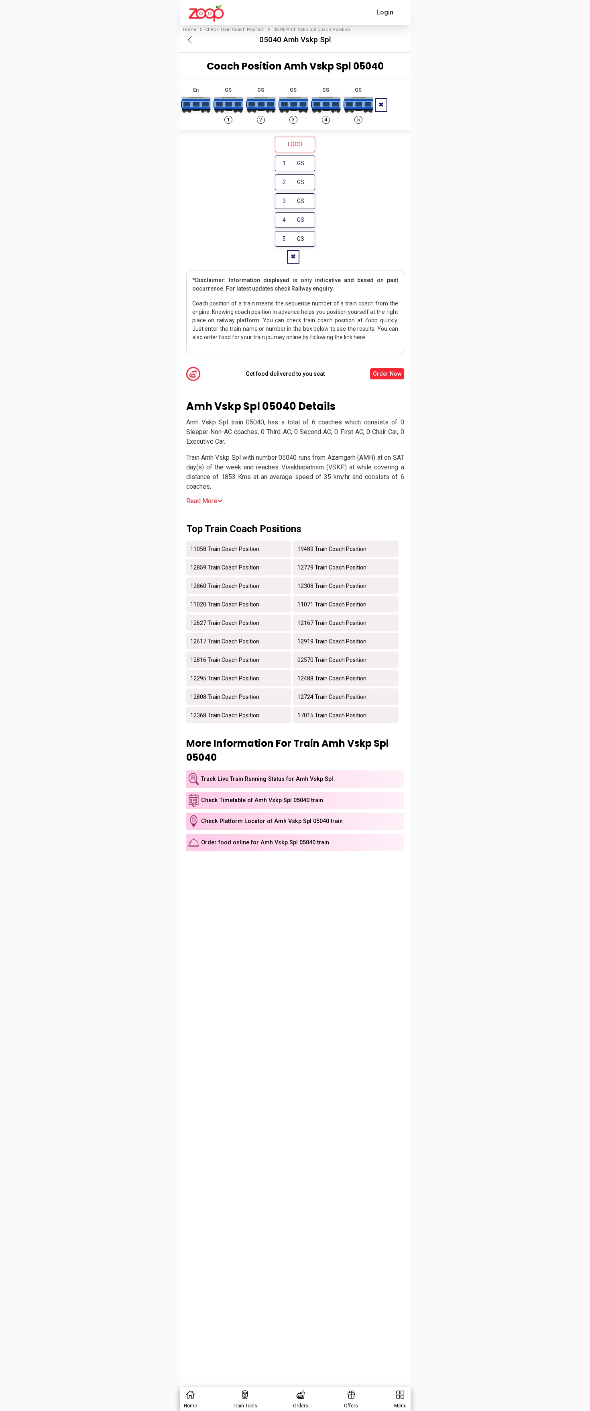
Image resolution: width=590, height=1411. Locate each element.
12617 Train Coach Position (224, 641)
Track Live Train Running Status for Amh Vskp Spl (267, 779)
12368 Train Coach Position (224, 715)
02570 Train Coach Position (331, 659)
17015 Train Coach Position (331, 715)
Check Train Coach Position (234, 29)
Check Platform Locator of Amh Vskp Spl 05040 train (272, 821)
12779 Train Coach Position (331, 567)
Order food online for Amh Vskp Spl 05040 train (265, 842)
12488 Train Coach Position (331, 678)
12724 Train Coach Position (331, 696)
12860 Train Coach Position (224, 585)
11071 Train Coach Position (331, 604)
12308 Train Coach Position (331, 585)
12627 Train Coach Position (224, 622)
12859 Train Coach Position (224, 567)
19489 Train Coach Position (331, 548)
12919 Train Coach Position (331, 641)
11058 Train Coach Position (224, 548)
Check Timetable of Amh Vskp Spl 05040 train (262, 800)
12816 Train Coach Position (224, 659)
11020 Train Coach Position (224, 604)
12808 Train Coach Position (224, 696)
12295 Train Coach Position (224, 678)
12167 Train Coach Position (331, 622)
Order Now (387, 374)
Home (189, 29)
